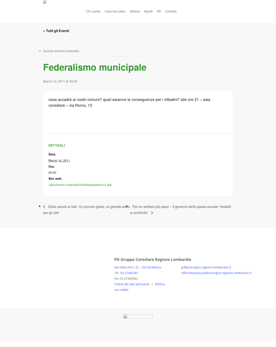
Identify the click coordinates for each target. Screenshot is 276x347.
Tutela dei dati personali (132, 284)
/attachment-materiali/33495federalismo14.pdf (80, 185)
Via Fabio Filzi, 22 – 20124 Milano (137, 267)
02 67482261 (129, 273)
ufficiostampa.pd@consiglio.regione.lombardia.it (216, 273)
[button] (138, 344)
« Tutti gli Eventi (56, 30)
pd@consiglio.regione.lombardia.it (206, 267)
